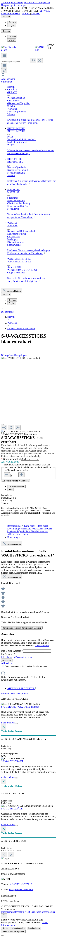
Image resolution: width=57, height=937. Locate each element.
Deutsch (12, 22)
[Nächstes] (11, 854)
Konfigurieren (34, 928)
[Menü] (4, 55)
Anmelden (6, 660)
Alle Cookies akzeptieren (13, 931)
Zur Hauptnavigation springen (25, 4)
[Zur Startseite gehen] (10, 50)
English (12, 25)
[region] (28, 395)
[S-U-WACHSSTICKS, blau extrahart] (20, 358)
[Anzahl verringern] (7, 474)
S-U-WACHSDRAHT (12, 761)
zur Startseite (7, 311)
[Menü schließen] (8, 95)
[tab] (30, 530)
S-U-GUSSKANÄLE (12, 808)
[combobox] (15, 61)
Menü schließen (14, 291)
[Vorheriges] (4, 854)
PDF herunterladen (10, 901)
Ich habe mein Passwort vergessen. (18, 657)
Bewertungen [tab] (14, 537)
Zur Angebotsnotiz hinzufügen (15, 481)
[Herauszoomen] (4, 427)
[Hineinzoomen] (18, 427)
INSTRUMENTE (16, 131)
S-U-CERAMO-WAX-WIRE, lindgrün (20, 706)
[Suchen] (33, 60)
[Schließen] (2, 424)
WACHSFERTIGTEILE (19, 261)
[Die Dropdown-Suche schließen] (40, 60)
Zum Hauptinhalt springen (14, 2)
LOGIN (26, 13)
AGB (28, 912)
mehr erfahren (8, 722)
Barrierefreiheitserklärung (43, 912)
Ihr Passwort (8, 654)
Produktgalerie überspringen (14, 693)
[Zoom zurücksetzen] (11, 427)
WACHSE (12, 225)
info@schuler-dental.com (21, 889)
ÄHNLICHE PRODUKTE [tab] (21, 688)
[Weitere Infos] (16, 723)
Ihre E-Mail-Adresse (12, 651)
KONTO (35, 13)
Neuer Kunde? (42, 645)
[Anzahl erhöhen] (21, 474)
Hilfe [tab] (10, 490)
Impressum (6, 912)
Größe (10, 459)
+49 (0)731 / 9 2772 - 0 (21, 884)
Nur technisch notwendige (13, 928)
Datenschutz (18, 912)
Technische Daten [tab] (16, 486)
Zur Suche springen (37, 2)
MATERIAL (13, 192)
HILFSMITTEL (15, 161)
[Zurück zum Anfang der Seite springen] (4, 915)
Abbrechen (6, 663)
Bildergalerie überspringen (14, 355)
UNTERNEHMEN (10, 13)
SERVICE (45, 10)
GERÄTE (12, 92)
